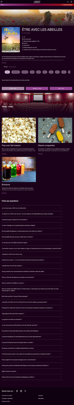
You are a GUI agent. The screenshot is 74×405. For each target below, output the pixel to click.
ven (57, 72)
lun (32, 72)
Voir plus (4, 62)
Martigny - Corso (37, 88)
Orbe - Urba (61, 88)
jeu (51, 72)
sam (64, 72)
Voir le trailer (65, 13)
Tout (7, 72)
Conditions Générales (7, 398)
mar (39, 72)
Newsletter (41, 398)
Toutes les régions (67, 4)
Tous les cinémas (12, 66)
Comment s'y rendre (7, 395)
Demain (25, 72)
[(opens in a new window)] (17, 391)
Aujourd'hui (16, 72)
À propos (40, 395)
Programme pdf (6, 401)
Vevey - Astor (13, 88)
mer (45, 72)
